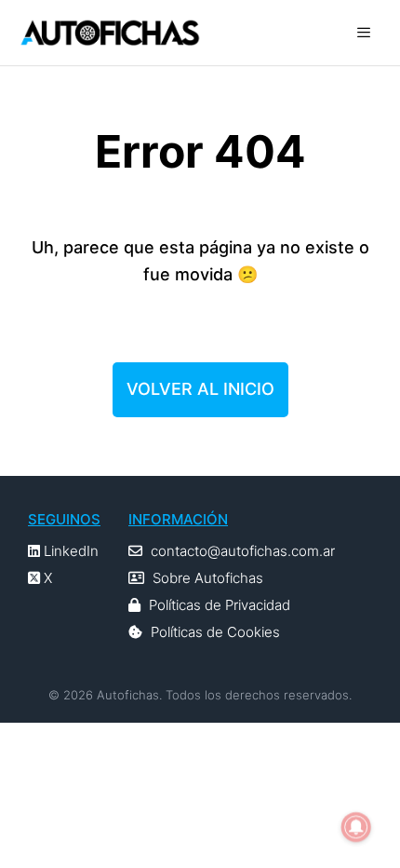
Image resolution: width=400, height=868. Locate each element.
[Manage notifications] (356, 827)
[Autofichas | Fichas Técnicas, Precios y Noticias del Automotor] (110, 32)
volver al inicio (200, 389)
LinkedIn (69, 551)
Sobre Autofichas (208, 578)
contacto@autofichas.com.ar (243, 551)
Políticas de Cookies (215, 632)
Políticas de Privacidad (219, 605)
